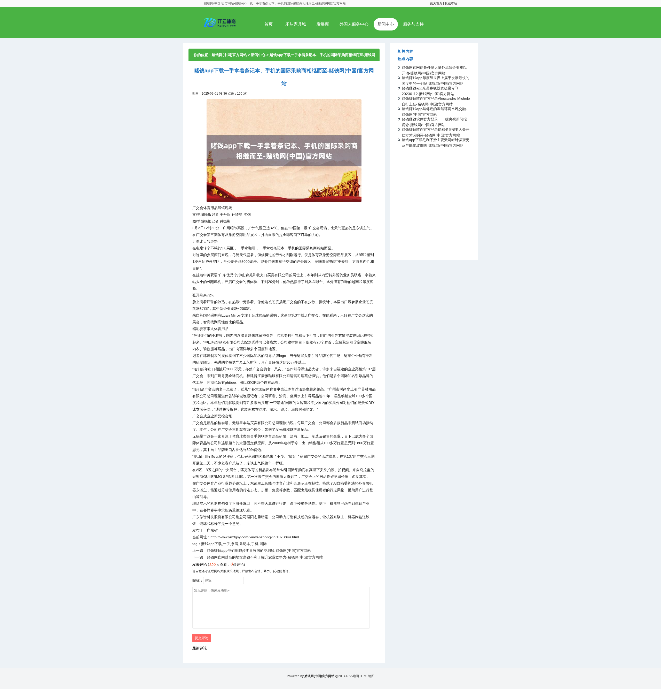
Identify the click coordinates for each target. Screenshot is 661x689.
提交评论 (201, 638)
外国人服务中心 (354, 24)
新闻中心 (385, 24)
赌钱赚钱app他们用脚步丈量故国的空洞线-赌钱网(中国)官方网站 (259, 550)
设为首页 (436, 3)
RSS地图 (352, 676)
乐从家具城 (295, 24)
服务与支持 (413, 24)
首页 (268, 24)
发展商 (323, 24)
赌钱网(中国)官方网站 (229, 55)
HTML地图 (367, 676)
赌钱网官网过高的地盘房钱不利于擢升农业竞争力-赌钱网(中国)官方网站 (265, 557)
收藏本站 (451, 3)
